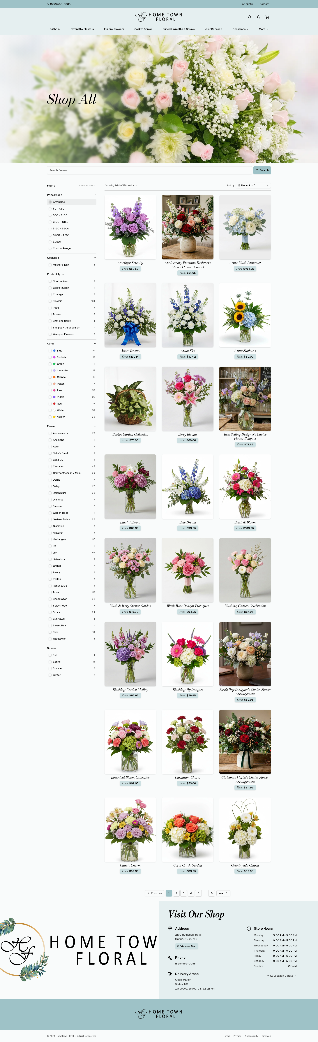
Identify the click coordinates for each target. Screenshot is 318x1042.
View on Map (188, 946)
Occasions (239, 29)
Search (264, 170)
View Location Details (280, 975)
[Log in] (258, 17)
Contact (264, 4)
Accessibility (251, 1036)
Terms (226, 1036)
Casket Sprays (143, 29)
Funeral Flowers (114, 29)
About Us (248, 4)
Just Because (213, 29)
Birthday (55, 29)
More (262, 29)
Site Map (266, 1036)
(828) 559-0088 (60, 4)
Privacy (237, 1036)
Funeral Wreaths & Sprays (179, 29)
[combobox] (253, 185)
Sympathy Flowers (82, 29)
